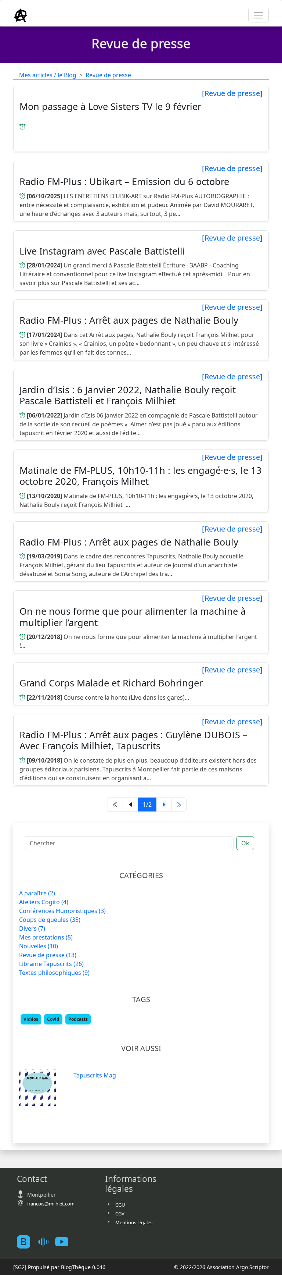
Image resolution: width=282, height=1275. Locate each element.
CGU (120, 1204)
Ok (245, 843)
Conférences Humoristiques (62, 911)
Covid (53, 1019)
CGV (119, 1213)
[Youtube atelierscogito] (64, 1242)
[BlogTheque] (26, 1242)
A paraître (37, 893)
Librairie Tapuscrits (51, 964)
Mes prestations (46, 937)
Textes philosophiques (54, 973)
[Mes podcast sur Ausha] (45, 1242)
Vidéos (31, 1019)
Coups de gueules (49, 920)
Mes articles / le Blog (47, 75)
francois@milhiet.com (51, 1203)
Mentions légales (133, 1222)
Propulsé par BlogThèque (59, 1267)
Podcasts (78, 1019)
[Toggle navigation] (258, 15)
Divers (32, 928)
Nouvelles (38, 946)
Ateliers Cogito (43, 902)
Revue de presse (108, 75)
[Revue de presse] (232, 93)
